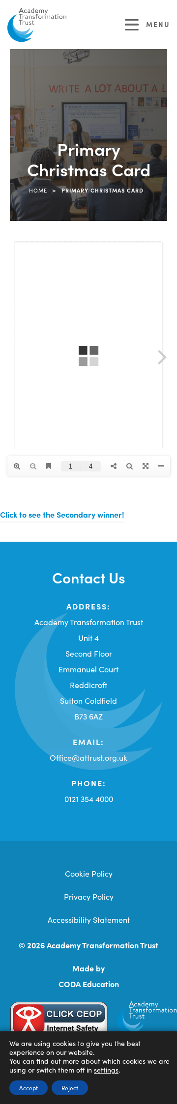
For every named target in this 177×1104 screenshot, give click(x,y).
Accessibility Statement (89, 919)
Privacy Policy (89, 896)
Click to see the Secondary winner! (62, 514)
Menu (158, 24)
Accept (28, 1087)
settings (106, 1069)
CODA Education (89, 983)
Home (38, 190)
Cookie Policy (89, 873)
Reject (69, 1087)
